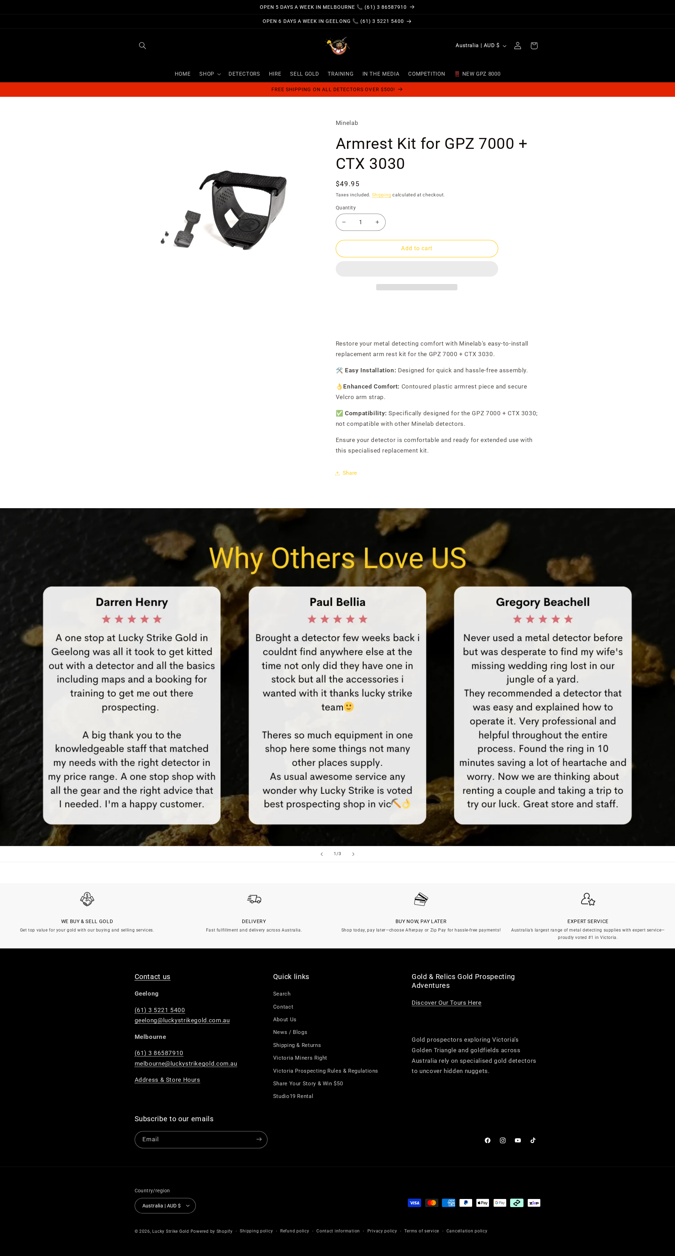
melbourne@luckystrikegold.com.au (186, 1063)
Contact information (338, 1231)
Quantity (346, 207)
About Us (285, 1020)
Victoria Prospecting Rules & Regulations (325, 1071)
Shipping (381, 194)
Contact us (153, 977)
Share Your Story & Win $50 (308, 1084)
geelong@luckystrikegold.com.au (182, 1020)
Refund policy (294, 1231)
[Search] (143, 46)
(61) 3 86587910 (159, 1053)
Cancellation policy (467, 1231)
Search (282, 994)
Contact (283, 1007)
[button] (417, 269)
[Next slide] (353, 854)
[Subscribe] (259, 1139)
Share (350, 473)
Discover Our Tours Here (447, 1002)
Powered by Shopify (212, 1231)
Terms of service (421, 1231)
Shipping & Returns (297, 1045)
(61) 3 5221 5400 (160, 1010)
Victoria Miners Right (300, 1058)
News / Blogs (290, 1032)
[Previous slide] (321, 854)
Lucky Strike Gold (170, 1231)
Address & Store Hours (167, 1080)
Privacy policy (382, 1231)
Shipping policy (256, 1231)
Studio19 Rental (293, 1096)
